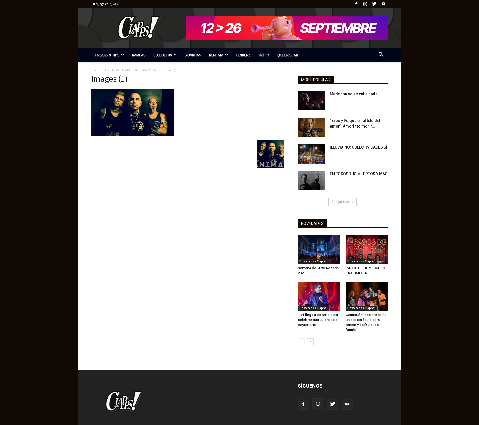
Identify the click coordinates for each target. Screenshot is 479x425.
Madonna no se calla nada (354, 94)
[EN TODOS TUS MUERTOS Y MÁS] (311, 180)
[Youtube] (383, 4)
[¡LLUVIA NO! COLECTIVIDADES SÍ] (311, 154)
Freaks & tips (107, 54)
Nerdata (216, 54)
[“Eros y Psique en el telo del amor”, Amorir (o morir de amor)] (311, 127)
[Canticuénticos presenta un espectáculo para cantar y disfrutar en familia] (367, 296)
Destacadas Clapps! (313, 261)
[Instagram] (365, 4)
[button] (381, 55)
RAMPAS (139, 54)
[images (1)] (132, 134)
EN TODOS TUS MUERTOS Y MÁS (359, 174)
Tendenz (243, 54)
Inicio (95, 70)
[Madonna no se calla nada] (311, 100)
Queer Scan (287, 54)
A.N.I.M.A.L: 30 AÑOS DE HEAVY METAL (131, 70)
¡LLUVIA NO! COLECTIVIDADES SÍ (358, 147)
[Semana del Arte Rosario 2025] (319, 249)
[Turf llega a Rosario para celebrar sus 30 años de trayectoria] (319, 296)
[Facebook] (356, 4)
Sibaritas (193, 54)
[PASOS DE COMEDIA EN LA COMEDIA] (367, 249)
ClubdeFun (162, 54)
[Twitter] (374, 4)
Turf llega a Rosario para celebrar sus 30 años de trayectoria (318, 320)
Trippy (264, 54)
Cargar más (341, 201)
